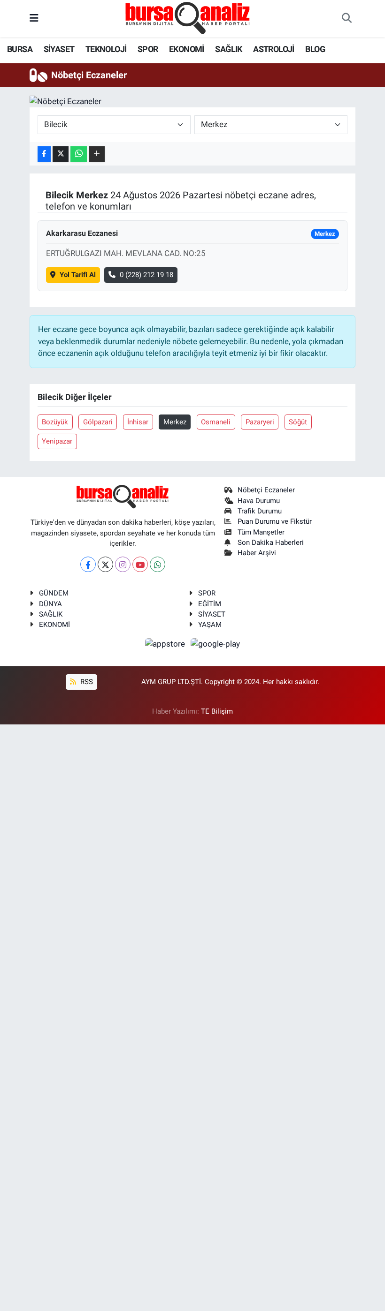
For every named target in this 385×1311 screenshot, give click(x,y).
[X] (105, 564)
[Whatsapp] (157, 564)
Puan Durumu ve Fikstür (275, 521)
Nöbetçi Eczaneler (266, 490)
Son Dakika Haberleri (271, 542)
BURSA (19, 49)
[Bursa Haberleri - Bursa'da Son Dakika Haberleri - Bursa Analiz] (188, 17)
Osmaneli (216, 422)
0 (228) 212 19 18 (146, 275)
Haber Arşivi (257, 553)
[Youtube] (140, 564)
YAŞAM (210, 624)
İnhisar (137, 422)
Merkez (174, 422)
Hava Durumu (259, 501)
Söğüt (298, 422)
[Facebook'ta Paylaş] (44, 154)
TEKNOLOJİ (106, 49)
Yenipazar (57, 441)
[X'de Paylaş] (61, 154)
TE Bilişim (217, 711)
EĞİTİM (209, 604)
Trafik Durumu (260, 511)
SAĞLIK (228, 49)
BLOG (315, 49)
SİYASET (59, 49)
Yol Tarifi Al (78, 275)
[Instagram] (123, 564)
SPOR (148, 49)
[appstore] (166, 643)
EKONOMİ (186, 49)
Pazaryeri (260, 422)
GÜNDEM (54, 593)
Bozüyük (55, 422)
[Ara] (346, 19)
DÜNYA (50, 604)
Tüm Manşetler (261, 532)
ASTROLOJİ (273, 49)
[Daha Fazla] (97, 154)
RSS (85, 682)
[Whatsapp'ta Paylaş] (78, 154)
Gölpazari (98, 422)
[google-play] (215, 643)
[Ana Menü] (34, 18)
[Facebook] (88, 564)
